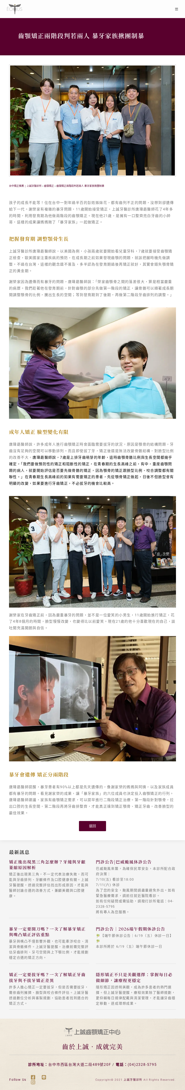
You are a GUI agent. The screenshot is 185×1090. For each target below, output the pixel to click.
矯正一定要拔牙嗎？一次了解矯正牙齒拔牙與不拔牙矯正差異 (47, 977)
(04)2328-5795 (142, 1064)
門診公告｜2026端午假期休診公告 (130, 929)
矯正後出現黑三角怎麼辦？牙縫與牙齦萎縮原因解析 (47, 864)
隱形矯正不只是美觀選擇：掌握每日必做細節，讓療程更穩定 (134, 977)
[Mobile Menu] (176, 9)
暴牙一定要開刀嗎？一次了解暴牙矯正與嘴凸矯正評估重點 (47, 931)
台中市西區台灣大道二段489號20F (79, 1064)
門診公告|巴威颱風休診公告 (124, 862)
